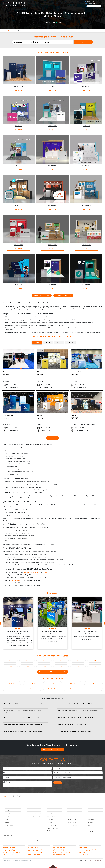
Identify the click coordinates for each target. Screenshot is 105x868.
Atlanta (11, 689)
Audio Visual (50, 819)
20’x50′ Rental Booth (72, 822)
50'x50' (95, 666)
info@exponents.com (92, 3)
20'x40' (78, 661)
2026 (37, 342)
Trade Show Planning (51, 840)
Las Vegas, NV (8, 810)
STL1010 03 (18, 126)
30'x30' (10, 666)
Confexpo (7, 840)
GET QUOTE (18, 90)
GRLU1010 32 (86, 86)
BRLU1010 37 (18, 205)
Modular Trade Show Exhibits (34, 816)
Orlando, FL (8, 816)
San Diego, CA (8, 813)
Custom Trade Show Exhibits (34, 813)
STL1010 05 (86, 126)
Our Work (80, 4)
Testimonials (91, 822)
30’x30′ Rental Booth (72, 825)
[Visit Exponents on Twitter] (93, 861)
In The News (91, 828)
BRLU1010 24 (86, 205)
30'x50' (44, 666)
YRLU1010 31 (18, 284)
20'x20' (44, 661)
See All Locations (9, 825)
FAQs (37, 840)
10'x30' (27, 661)
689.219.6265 (41, 853)
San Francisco (52, 689)
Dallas (38, 572)
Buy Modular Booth (60, 4)
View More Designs (63, 296)
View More (52, 438)
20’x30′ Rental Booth (72, 819)
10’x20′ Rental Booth (72, 810)
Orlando (45, 572)
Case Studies (91, 819)
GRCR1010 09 (52, 126)
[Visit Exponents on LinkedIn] (98, 861)
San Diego (26, 572)
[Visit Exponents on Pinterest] (95, 861)
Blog (89, 825)
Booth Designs (72, 4)
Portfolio (90, 816)
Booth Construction (51, 822)
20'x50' (95, 661)
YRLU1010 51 (86, 245)
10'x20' (10, 661)
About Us (90, 810)
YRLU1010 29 (86, 284)
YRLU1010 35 (18, 245)
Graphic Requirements (52, 816)
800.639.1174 (90, 1)
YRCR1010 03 (52, 245)
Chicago (93, 683)
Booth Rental (11, 31)
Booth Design (50, 813)
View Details (18, 71)
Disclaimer (92, 840)
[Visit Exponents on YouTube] (100, 861)
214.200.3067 (92, 853)
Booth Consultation (51, 810)
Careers (66, 840)
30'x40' (27, 666)
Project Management (52, 825)
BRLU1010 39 (52, 166)
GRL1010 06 (18, 166)
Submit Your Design (41, 296)
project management (17, 580)
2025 (48, 342)
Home (4, 31)
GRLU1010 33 (18, 86)
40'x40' (61, 666)
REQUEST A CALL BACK (52, 749)
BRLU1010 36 (52, 205)
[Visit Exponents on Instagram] (90, 861)
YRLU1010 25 (52, 284)
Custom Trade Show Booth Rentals (52, 672)
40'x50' (78, 666)
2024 (59, 342)
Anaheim (73, 689)
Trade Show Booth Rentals (33, 810)
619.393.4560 (16, 853)
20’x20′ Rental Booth (72, 816)
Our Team (90, 813)
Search (84, 42)
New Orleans (93, 689)
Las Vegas (33, 572)
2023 (70, 342)
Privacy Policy (79, 840)
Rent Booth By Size (47, 4)
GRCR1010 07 (86, 166)
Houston (32, 689)
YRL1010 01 (52, 86)
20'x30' (61, 661)
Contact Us (90, 831)
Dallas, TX (7, 819)
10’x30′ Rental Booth (72, 813)
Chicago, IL (7, 822)
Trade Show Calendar (22, 840)
